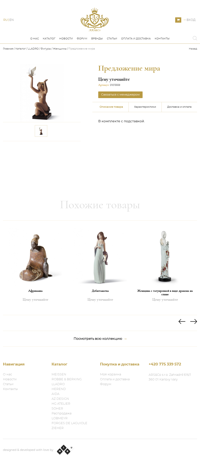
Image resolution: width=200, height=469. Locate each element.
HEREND (59, 389)
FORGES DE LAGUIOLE (69, 423)
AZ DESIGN (60, 398)
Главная (8, 49)
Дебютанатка (100, 290)
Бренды (97, 38)
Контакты (162, 38)
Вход (191, 20)
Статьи (112, 38)
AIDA (55, 393)
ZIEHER (58, 428)
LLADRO (33, 49)
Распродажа (61, 413)
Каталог (49, 38)
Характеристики (145, 107)
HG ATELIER (61, 403)
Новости (66, 38)
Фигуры (46, 49)
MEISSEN (59, 374)
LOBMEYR (60, 418)
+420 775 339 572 (165, 364)
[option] (35, 267)
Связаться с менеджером (55, 148)
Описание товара (111, 107)
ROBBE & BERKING (67, 379)
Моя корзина (110, 374)
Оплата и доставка (136, 38)
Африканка (35, 290)
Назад (193, 49)
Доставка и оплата (179, 107)
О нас (34, 38)
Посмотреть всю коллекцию (98, 338)
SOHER (57, 408)
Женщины (60, 49)
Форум (82, 38)
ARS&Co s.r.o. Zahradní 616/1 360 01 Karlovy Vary (170, 377)
